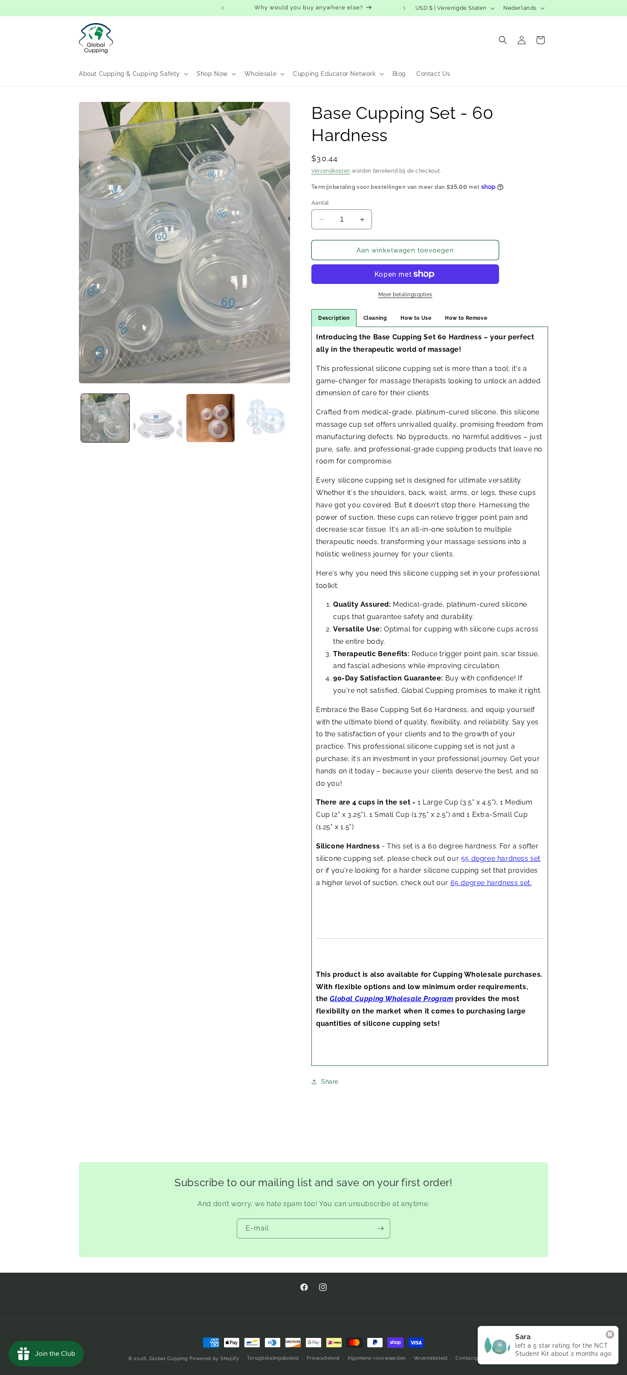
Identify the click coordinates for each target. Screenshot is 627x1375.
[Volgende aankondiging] (404, 8)
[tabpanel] (429, 696)
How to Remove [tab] (466, 318)
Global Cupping (168, 1358)
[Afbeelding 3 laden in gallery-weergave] (210, 418)
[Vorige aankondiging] (222, 8)
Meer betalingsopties (405, 295)
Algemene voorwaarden (377, 1358)
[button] (133, 74)
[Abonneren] (380, 1229)
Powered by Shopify (214, 1358)
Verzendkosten (330, 171)
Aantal (320, 203)
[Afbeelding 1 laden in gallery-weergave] (105, 418)
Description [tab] (334, 318)
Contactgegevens (477, 1358)
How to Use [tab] (416, 318)
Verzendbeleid (431, 1358)
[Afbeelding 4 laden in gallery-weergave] (263, 418)
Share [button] (330, 1081)
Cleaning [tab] (375, 318)
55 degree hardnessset (500, 858)
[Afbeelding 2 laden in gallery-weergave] (158, 418)
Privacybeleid (323, 1358)
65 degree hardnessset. (491, 883)
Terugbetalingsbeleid (273, 1358)
